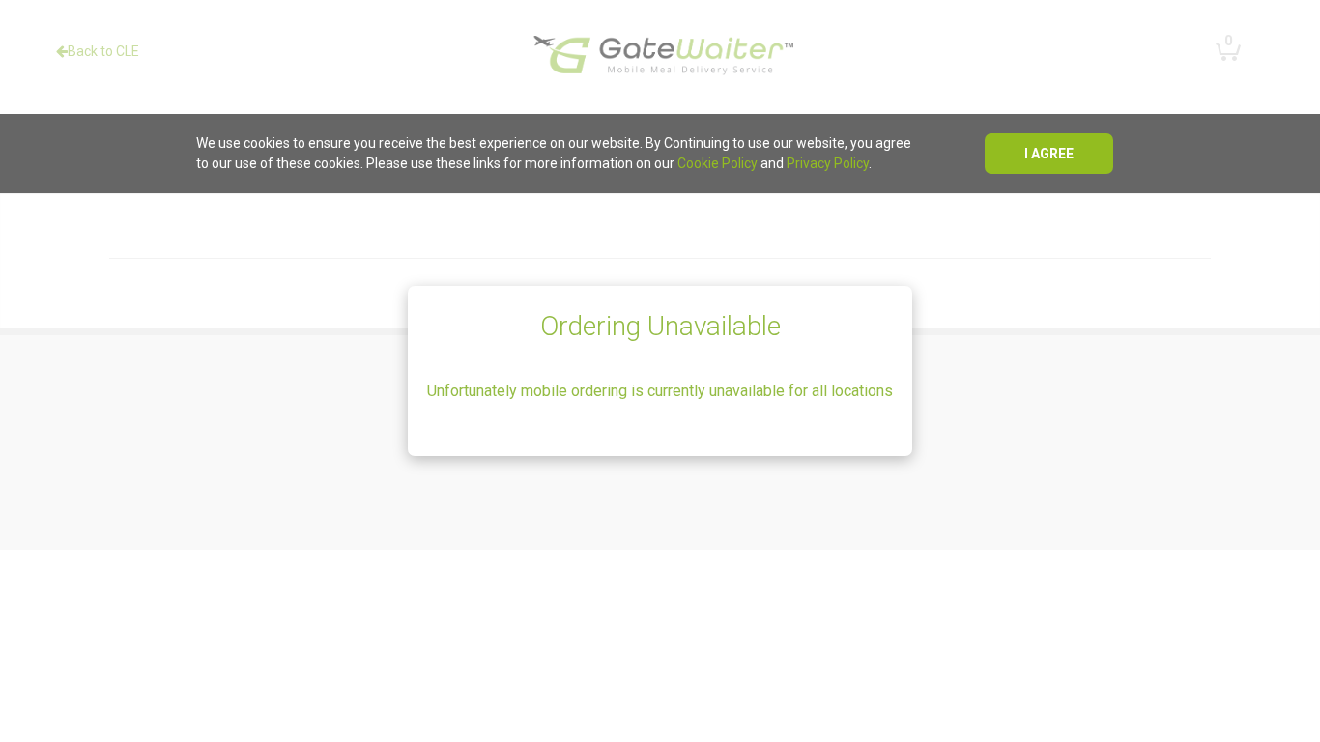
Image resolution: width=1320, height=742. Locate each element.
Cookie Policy (717, 163)
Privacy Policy (828, 163)
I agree (1049, 153)
